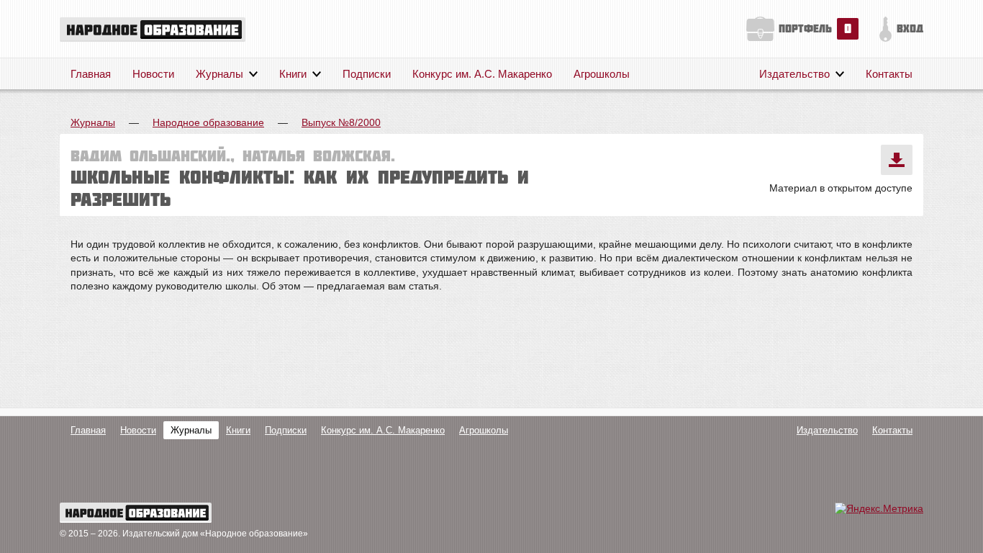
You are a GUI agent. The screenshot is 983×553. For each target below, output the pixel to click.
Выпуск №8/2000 (341, 122)
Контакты (889, 74)
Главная (91, 74)
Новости (153, 74)
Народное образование (208, 122)
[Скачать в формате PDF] (896, 160)
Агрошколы (602, 74)
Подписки (367, 74)
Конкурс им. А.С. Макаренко (482, 74)
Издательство (794, 74)
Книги (293, 74)
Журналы (219, 74)
